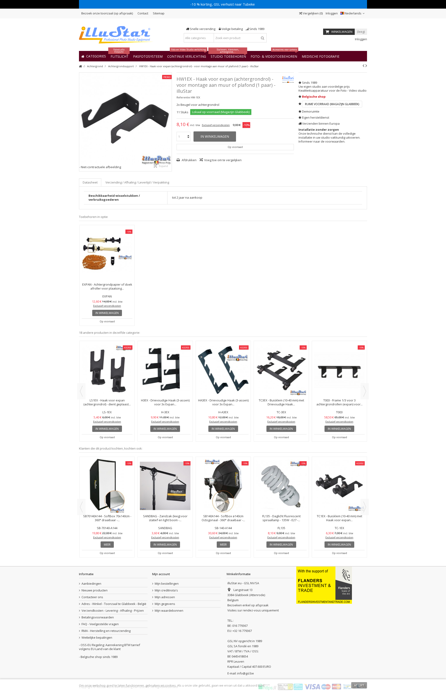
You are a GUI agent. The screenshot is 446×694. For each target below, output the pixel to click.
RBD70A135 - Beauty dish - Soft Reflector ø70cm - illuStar (165, 478)
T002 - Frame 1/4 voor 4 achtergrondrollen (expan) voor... (165, 362)
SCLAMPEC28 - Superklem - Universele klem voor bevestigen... (281, 478)
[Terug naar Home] (80, 66)
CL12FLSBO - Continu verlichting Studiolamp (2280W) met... (223, 478)
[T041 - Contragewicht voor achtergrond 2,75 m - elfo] (339, 350)
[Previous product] (363, 65)
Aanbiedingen (91, 584)
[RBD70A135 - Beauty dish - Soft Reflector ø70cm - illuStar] (165, 466)
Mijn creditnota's (166, 590)
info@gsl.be (245, 673)
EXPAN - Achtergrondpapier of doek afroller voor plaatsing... (107, 286)
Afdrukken (189, 160)
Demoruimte (310, 111)
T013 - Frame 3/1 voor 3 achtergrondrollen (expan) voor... (107, 362)
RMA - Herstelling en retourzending (106, 631)
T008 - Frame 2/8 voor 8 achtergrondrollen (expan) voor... (281, 362)
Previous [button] (81, 391)
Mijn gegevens (165, 604)
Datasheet (90, 182)
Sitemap (158, 13)
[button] (320, 56)
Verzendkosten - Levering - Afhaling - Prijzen (113, 611)
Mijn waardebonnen (169, 611)
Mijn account (161, 574)
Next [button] (365, 391)
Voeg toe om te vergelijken (223, 160)
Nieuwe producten (95, 590)
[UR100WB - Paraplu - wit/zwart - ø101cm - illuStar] (339, 466)
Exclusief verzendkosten (216, 125)
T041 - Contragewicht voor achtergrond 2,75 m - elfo (339, 362)
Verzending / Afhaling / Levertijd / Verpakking (137, 182)
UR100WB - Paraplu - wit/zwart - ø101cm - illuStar (339, 478)
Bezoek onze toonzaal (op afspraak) (107, 13)
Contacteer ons (92, 597)
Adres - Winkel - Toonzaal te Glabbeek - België (114, 604)
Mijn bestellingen (167, 584)
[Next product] (366, 65)
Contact (143, 13)
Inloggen (331, 13)
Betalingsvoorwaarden (98, 617)
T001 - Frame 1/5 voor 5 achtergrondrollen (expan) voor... (223, 362)
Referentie (183, 97)
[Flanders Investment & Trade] (324, 585)
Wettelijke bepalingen (97, 638)
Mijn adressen (165, 597)
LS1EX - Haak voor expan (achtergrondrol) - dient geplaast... (107, 478)
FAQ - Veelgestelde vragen (100, 624)
